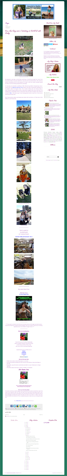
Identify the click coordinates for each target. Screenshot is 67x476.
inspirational (45, 139)
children (54, 136)
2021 (26, 423)
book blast (58, 134)
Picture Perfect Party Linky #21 (54, 103)
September (28, 432)
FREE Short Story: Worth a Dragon (31, 440)
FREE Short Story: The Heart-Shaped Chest (32, 443)
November (28, 429)
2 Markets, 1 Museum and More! (54, 123)
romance (60, 140)
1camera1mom (47, 92)
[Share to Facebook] (9, 412)
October (27, 430)
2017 (26, 462)
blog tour (52, 134)
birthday (58, 133)
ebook (8, 409)
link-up (17, 409)
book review (38, 408)
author (51, 133)
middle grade (58, 139)
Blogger (58, 160)
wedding (27, 409)
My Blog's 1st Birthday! (49, 107)
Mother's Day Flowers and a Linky (55, 118)
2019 (26, 426)
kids (54, 139)
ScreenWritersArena (59, 472)
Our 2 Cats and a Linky (29, 445)
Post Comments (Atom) (13, 416)
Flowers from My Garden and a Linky (31, 450)
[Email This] (6, 412)
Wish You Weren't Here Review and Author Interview (32, 448)
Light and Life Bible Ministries (49, 97)
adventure (45, 133)
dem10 (52, 160)
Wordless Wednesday (32, 409)
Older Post (41, 414)
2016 (26, 463)
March (27, 456)
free (15, 409)
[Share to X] (8, 412)
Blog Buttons (8, 27)
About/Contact (8, 26)
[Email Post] (5, 412)
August (27, 433)
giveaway (47, 138)
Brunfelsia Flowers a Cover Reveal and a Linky (52, 115)
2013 (26, 468)
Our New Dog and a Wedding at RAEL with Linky (32, 442)
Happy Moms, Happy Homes (49, 93)
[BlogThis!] (7, 412)
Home (7, 25)
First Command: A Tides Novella (30, 437)
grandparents (54, 138)
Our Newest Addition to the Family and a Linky (33, 438)
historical (59, 138)
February (27, 457)
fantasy (11, 409)
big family (54, 133)
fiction (13, 409)
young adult (51, 141)
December (27, 427)
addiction (29, 408)
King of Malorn (28, 446)
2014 (26, 466)
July (26, 434)
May (27, 453)
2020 (26, 425)
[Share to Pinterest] (10, 412)
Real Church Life (47, 96)
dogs (6, 409)
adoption (32, 408)
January (27, 459)
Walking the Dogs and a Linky (30, 436)
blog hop (35, 408)
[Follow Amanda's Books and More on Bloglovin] (24, 356)
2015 (26, 465)
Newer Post (7, 414)
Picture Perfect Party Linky (22, 409)
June (27, 452)
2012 (26, 469)
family (51, 137)
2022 (26, 422)
